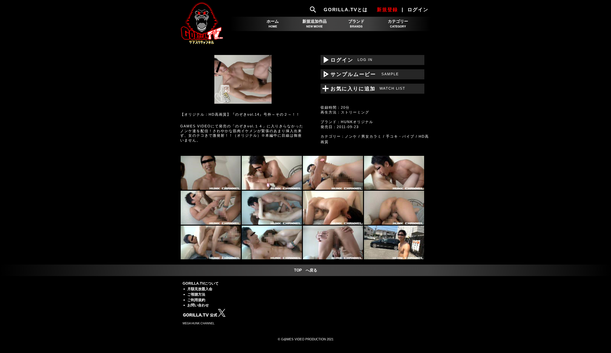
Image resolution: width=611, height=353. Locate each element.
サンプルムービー (360, 74)
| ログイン (416, 9)
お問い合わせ (198, 305)
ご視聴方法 (196, 294)
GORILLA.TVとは (346, 9)
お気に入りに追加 (365, 88)
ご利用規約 (196, 300)
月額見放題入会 (199, 289)
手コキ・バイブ (400, 136)
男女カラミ (371, 136)
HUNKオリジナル (357, 122)
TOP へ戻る (305, 270)
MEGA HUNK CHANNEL (199, 323)
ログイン (347, 60)
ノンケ (351, 136)
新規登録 (387, 9)
